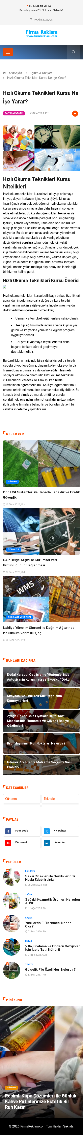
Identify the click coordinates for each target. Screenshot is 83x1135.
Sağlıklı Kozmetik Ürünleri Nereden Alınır (52, 901)
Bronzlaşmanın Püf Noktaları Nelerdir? (41, 10)
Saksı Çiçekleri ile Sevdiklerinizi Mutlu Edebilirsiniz (50, 878)
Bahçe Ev (30, 871)
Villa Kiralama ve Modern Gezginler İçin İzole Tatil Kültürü (52, 948)
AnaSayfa (15, 73)
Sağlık (28, 894)
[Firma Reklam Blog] (41, 34)
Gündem (12, 482)
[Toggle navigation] (8, 52)
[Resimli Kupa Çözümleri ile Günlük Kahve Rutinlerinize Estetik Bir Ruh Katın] (41, 1062)
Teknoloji (13, 549)
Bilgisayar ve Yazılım (19, 617)
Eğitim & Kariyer (41, 73)
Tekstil (29, 964)
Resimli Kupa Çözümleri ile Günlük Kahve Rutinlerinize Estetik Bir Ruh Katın (41, 1101)
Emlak (28, 941)
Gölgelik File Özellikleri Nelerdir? (50, 969)
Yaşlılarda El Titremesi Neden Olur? (48, 924)
